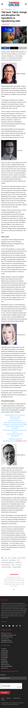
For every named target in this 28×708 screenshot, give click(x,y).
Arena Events (4, 668)
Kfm (18, 560)
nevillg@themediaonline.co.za (8, 635)
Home (2, 9)
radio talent (18, 562)
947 (9, 558)
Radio (14, 9)
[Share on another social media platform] (23, 48)
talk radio (18, 564)
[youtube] (9, 626)
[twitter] (6, 625)
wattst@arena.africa (6, 640)
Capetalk (14, 558)
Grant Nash (5, 560)
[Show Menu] (2, 4)
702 (6, 558)
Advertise (8, 698)
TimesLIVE (3, 648)
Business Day (4, 655)
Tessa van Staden (6, 567)
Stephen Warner (6, 564)
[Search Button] (26, 4)
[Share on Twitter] (14, 48)
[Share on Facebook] (5, 48)
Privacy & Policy (16, 698)
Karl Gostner (12, 560)
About (2, 698)
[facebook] (3, 626)
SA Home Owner (5, 664)
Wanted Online (4, 662)
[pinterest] (13, 626)
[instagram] (17, 626)
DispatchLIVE (4, 661)
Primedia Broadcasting (7, 562)
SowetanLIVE (4, 652)
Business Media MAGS (6, 666)
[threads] (20, 625)
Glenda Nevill (5, 24)
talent (13, 564)
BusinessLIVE (4, 654)
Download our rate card (7, 642)
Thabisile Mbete (17, 567)
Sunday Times (4, 650)
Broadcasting (8, 9)
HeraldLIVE (3, 659)
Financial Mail (4, 657)
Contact (3, 699)
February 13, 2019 (16, 24)
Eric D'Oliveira (21, 558)
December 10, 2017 (21, 441)
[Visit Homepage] (14, 4)
